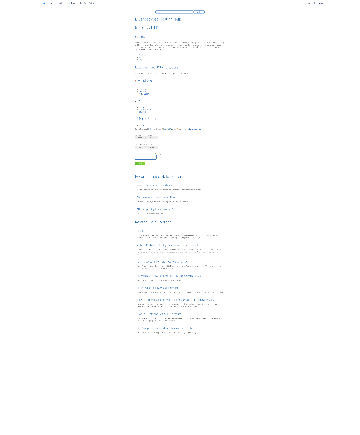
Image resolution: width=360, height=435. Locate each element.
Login (322, 3)
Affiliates (92, 3)
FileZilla (141, 87)
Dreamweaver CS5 (145, 89)
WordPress (71, 3)
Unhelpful (152, 138)
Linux (140, 60)
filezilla (189, 129)
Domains (83, 3)
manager (194, 129)
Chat (308, 3)
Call (314, 3)
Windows (142, 55)
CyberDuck (142, 92)
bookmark (166, 129)
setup (199, 129)
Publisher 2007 (144, 94)
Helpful (140, 138)
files (185, 129)
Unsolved (152, 147)
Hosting (60, 3)
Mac (140, 57)
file (182, 129)
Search (198, 12)
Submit (140, 163)
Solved (140, 147)
